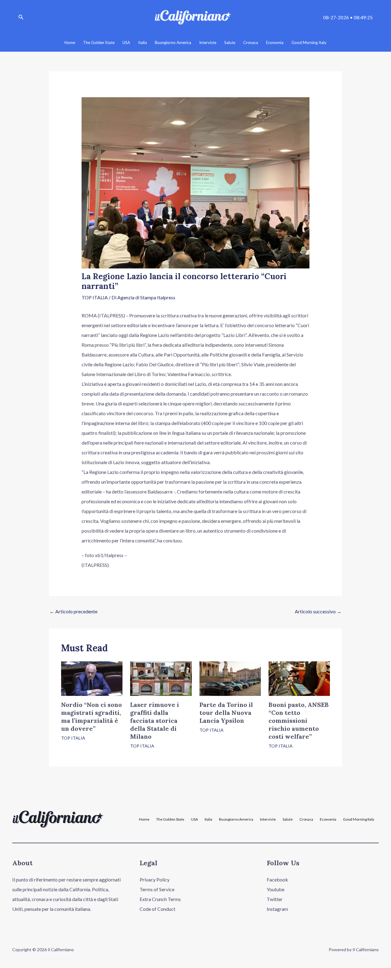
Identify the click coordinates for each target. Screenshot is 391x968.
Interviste (268, 819)
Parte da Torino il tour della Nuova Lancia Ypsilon (226, 712)
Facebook (277, 879)
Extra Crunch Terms (160, 899)
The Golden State (170, 819)
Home (144, 819)
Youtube (275, 889)
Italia (208, 819)
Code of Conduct (157, 909)
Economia (328, 819)
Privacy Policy (155, 879)
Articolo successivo (318, 611)
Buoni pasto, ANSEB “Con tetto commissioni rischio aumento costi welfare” (299, 720)
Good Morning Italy (358, 819)
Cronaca (306, 819)
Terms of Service (157, 889)
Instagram (277, 909)
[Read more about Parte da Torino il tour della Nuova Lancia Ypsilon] (230, 678)
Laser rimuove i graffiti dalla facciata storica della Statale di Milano (154, 720)
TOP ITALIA (95, 297)
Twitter (275, 899)
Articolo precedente (73, 611)
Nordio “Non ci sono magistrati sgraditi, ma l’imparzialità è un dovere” (91, 716)
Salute (288, 819)
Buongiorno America (236, 819)
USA (194, 819)
